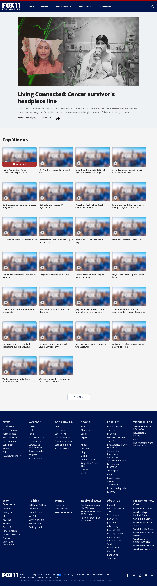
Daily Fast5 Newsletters (8, 543)
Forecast (33, 426)
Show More (79, 397)
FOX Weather (35, 458)
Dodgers (85, 441)
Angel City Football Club (90, 464)
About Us (113, 500)
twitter (133, 575)
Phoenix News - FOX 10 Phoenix (91, 513)
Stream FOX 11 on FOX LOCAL (142, 428)
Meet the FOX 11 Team (115, 510)
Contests (111, 504)
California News (10, 430)
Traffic (32, 430)
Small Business (62, 508)
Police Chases (9, 433)
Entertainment (9, 441)
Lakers (84, 433)
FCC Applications (115, 533)
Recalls (5, 448)
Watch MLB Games (143, 518)
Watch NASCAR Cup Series (143, 524)
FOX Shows (113, 518)
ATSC (110, 543)
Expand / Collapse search (153, 6)
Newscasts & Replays (139, 434)
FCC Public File (114, 529)
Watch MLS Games (142, 549)
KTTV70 (111, 491)
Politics (6, 452)
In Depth (111, 433)
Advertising (112, 526)
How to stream (9, 530)
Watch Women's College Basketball (142, 540)
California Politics (37, 504)
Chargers (85, 430)
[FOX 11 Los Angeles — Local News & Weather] (12, 6)
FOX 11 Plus (113, 547)
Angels (84, 444)
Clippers (85, 437)
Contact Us (112, 551)
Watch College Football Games (141, 514)
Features (113, 422)
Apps (135, 439)
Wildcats (85, 448)
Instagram (7, 512)
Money (59, 500)
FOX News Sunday (11, 455)
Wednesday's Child (116, 437)
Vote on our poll (63, 444)
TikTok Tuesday (63, 448)
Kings (83, 452)
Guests (58, 426)
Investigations (114, 477)
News (6, 422)
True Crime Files (115, 441)
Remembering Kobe (117, 488)
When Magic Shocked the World (116, 459)
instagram (139, 575)
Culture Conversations (114, 483)
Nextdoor (7, 523)
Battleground (35, 527)
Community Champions (113, 452)
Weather (35, 422)
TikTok (5, 516)
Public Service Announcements (115, 538)
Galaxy (84, 469)
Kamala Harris (36, 523)
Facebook (7, 508)
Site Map (111, 558)
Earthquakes (35, 441)
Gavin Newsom (36, 519)
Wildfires (33, 454)
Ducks (84, 455)
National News (9, 437)
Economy (59, 504)
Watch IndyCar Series (143, 528)
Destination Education (113, 465)
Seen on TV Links (63, 441)
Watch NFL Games (142, 508)
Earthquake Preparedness (35, 446)
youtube (146, 575)
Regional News (91, 500)
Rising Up (111, 474)
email (152, 575)
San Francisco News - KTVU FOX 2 (91, 506)
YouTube (6, 519)
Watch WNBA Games (143, 545)
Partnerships (113, 554)
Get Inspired (113, 470)
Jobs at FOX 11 (114, 522)
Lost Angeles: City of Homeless (117, 446)
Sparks (84, 473)
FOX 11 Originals (115, 426)
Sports (85, 422)
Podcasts (7, 538)
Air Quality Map (36, 437)
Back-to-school (62, 437)
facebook (127, 575)
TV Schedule (113, 515)
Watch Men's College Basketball (143, 534)
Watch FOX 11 (142, 422)
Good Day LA (64, 422)
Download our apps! (12, 534)
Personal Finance (63, 512)
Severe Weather (36, 451)
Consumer (7, 444)
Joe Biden (33, 516)
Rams (84, 426)
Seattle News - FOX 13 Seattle (90, 519)
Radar (31, 433)
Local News (8, 426)
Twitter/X (6, 527)
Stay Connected (9, 502)
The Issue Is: (113, 430)
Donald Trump (36, 512)
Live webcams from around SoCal (143, 444)
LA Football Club (89, 459)
